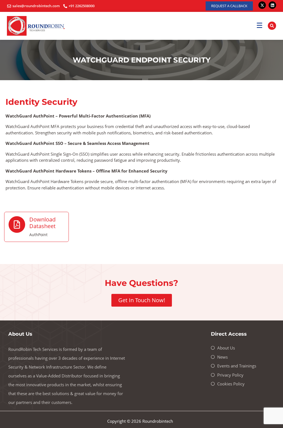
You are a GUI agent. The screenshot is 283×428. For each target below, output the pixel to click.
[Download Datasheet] (17, 224)
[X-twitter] (262, 5)
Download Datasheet (42, 223)
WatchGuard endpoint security (142, 60)
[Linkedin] (272, 5)
